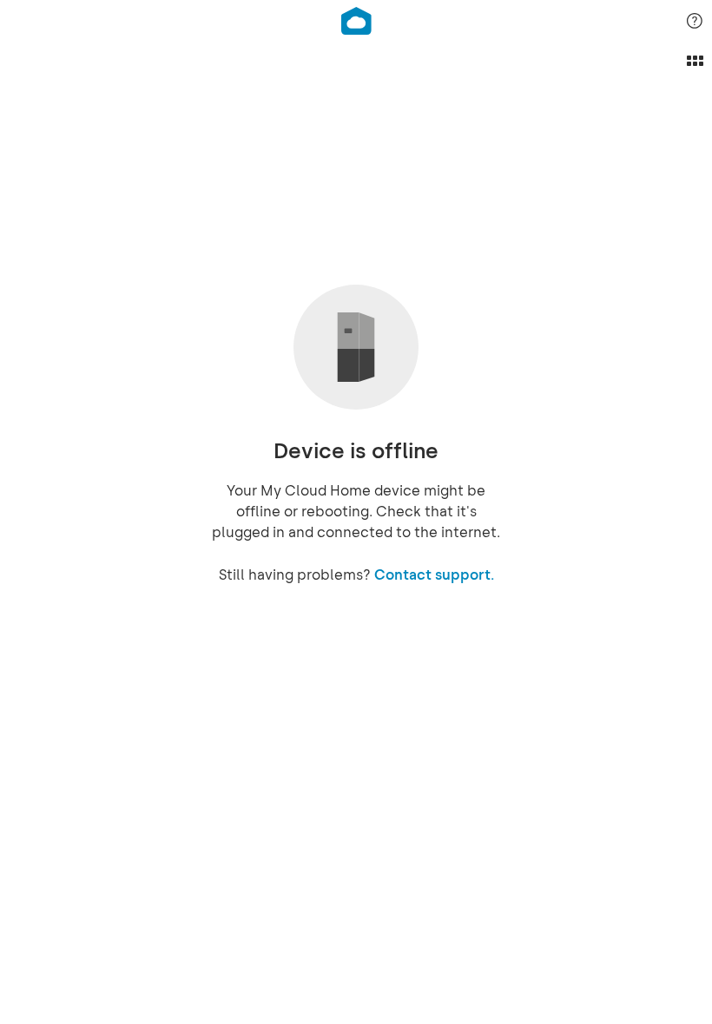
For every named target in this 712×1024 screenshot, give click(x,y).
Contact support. (434, 575)
